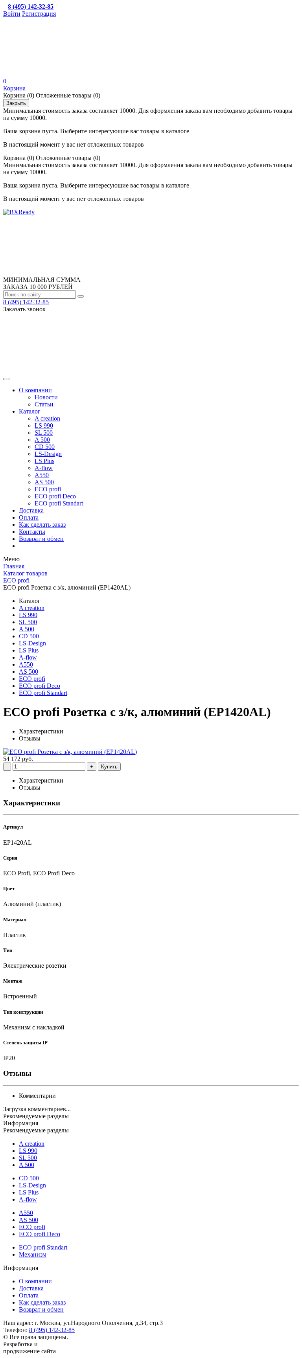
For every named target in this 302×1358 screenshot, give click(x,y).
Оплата (29, 517)
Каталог (30, 411)
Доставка (31, 510)
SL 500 (44, 432)
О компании (35, 390)
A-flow (44, 468)
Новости (46, 397)
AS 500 (44, 482)
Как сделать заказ (42, 524)
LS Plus (44, 461)
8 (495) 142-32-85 (26, 302)
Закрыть (16, 103)
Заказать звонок (24, 309)
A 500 (42, 439)
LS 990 (44, 425)
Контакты (32, 531)
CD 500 (45, 446)
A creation (47, 418)
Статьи (44, 404)
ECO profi (48, 489)
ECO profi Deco (55, 496)
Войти (11, 13)
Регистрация (39, 13)
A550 (42, 475)
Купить (109, 767)
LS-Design (48, 453)
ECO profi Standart (59, 503)
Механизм (32, 1254)
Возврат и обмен (41, 538)
